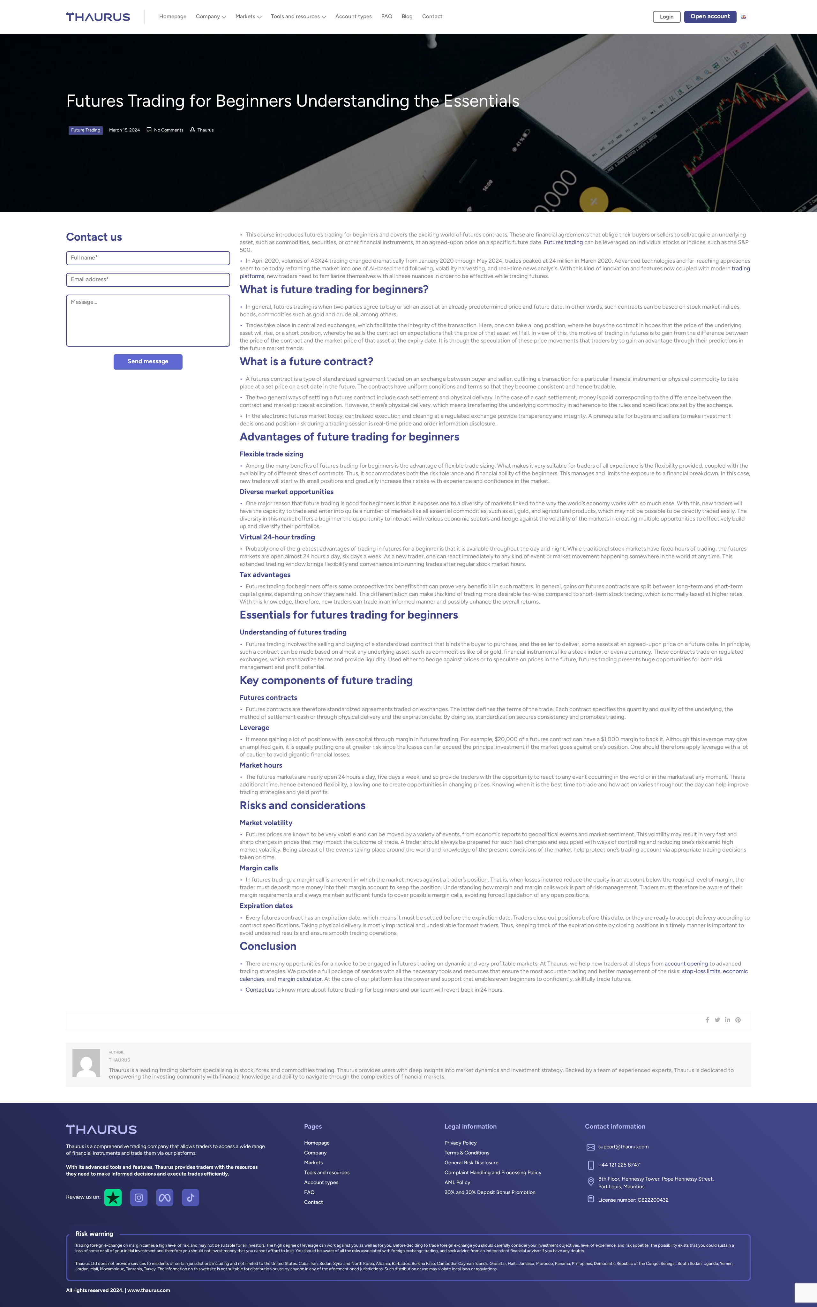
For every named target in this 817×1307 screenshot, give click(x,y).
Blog (407, 16)
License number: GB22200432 (633, 1200)
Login (667, 17)
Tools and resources (295, 16)
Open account (710, 17)
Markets (245, 16)
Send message (148, 362)
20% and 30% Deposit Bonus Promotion (490, 1192)
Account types (353, 16)
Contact (432, 16)
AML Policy (457, 1182)
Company (208, 16)
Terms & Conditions (467, 1153)
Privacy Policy (461, 1143)
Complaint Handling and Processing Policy (493, 1173)
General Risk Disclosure (471, 1163)
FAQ (386, 16)
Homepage (172, 16)
